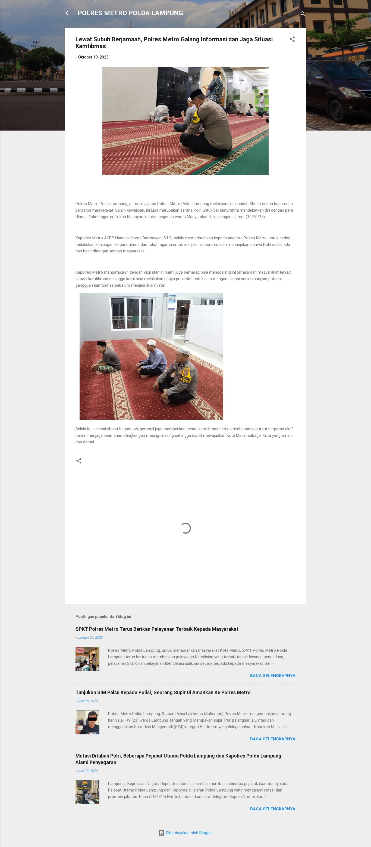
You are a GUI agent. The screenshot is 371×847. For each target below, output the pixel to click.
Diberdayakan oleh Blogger (189, 832)
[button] (292, 40)
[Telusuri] (303, 15)
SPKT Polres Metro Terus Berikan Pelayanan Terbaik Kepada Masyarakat (157, 629)
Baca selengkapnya (272, 675)
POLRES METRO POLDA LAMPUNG (130, 13)
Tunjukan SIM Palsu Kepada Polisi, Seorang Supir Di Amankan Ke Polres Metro (163, 692)
